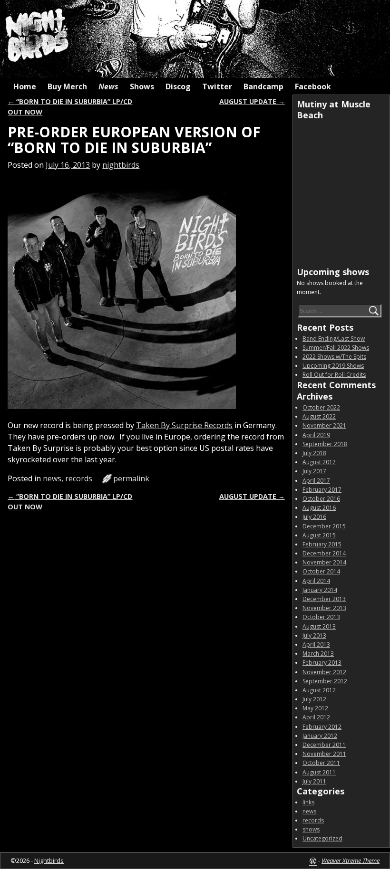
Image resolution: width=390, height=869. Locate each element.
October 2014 (321, 571)
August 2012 (319, 690)
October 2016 (321, 499)
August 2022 (319, 416)
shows (311, 829)
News (108, 86)
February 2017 (321, 490)
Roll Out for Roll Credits (334, 375)
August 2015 (319, 535)
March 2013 (318, 653)
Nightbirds (49, 860)
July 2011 (314, 781)
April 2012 (316, 717)
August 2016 (319, 508)
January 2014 (319, 590)
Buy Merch (67, 86)
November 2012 (324, 672)
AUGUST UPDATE (252, 101)
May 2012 (315, 708)
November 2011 (324, 754)
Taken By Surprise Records (184, 425)
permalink (131, 478)
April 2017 (316, 481)
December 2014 (324, 553)
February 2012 (321, 727)
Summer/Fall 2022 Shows (335, 348)
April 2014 (316, 581)
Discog (178, 86)
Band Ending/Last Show (333, 338)
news (52, 478)
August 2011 (319, 772)
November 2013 (324, 608)
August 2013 (319, 626)
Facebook (313, 86)
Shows (142, 86)
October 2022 (321, 407)
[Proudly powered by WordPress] (313, 860)
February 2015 (321, 544)
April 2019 (316, 435)
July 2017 (314, 471)
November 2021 (324, 425)
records (78, 478)
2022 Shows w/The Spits (334, 357)
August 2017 (319, 462)
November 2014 (324, 562)
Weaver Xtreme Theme (351, 860)
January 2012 (319, 736)
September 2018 (324, 444)
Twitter (217, 86)
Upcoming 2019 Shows (333, 366)
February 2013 (321, 663)
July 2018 (314, 453)
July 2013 (314, 635)
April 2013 (316, 644)
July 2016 (314, 517)
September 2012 (324, 681)
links (308, 802)
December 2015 (324, 526)
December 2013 (324, 599)
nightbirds (120, 165)
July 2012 (314, 699)
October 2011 (321, 763)
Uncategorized (322, 838)
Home (24, 86)
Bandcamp (263, 86)
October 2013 (321, 617)
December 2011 (324, 745)
